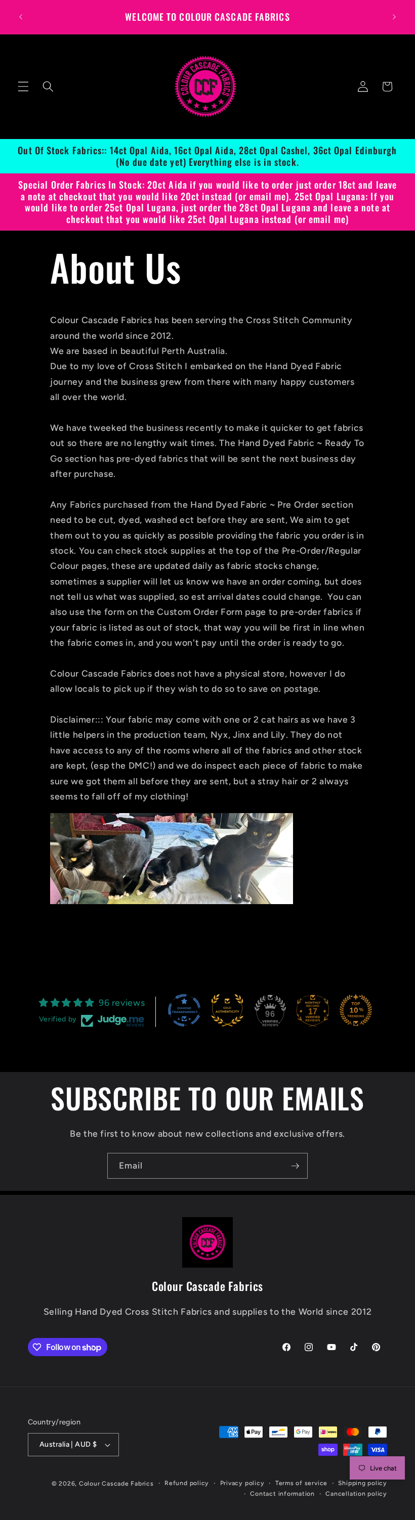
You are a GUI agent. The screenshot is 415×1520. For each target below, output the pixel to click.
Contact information (282, 1493)
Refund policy (186, 1483)
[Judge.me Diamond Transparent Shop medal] (184, 1010)
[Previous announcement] (21, 17)
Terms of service (301, 1483)
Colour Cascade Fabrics (116, 1483)
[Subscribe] (295, 1166)
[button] (23, 86)
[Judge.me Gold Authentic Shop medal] (227, 1010)
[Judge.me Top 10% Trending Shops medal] (356, 1010)
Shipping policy (362, 1483)
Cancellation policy (356, 1493)
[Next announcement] (394, 17)
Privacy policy (242, 1483)
